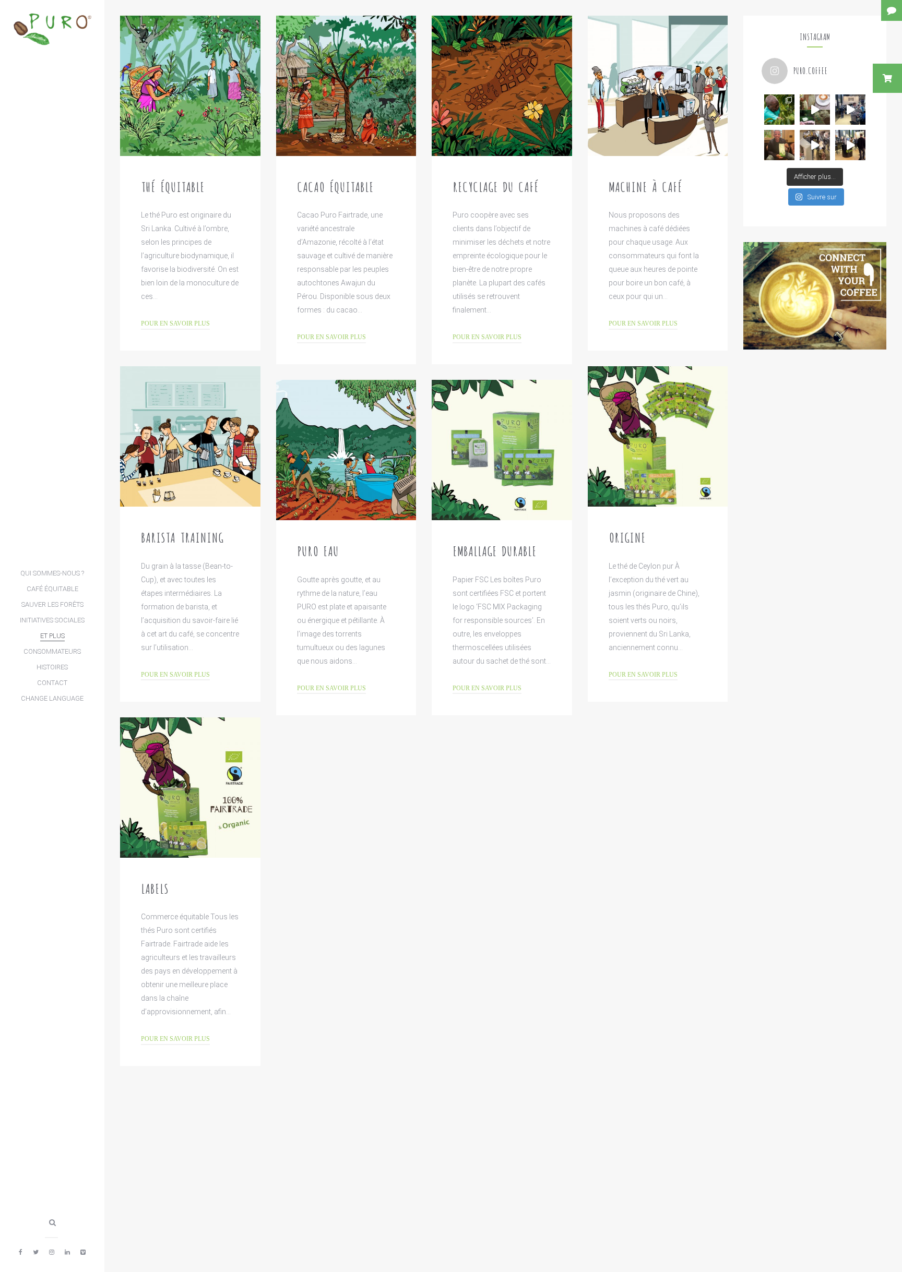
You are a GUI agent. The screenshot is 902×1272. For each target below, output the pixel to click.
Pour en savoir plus (175, 324)
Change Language (52, 698)
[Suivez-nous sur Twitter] (36, 1252)
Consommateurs (52, 651)
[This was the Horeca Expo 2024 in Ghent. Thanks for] (850, 109)
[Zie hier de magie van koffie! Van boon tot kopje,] (815, 109)
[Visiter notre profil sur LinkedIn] (67, 1252)
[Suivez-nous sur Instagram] (51, 1252)
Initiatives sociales (52, 620)
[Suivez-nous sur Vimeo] (83, 1252)
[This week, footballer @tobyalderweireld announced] (779, 145)
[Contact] (891, 10)
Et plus (52, 636)
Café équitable (52, 589)
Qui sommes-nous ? (52, 573)
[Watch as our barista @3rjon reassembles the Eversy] (815, 145)
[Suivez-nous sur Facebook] (20, 1252)
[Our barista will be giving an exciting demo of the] (850, 145)
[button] (887, 78)
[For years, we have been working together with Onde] (779, 109)
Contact (52, 683)
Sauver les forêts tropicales (52, 607)
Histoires (52, 667)
